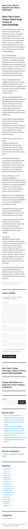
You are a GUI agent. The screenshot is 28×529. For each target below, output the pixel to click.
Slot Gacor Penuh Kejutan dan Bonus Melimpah (11, 7)
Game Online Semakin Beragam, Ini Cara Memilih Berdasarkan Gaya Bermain (15, 440)
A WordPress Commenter (10, 454)
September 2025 (9, 492)
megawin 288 (11, 42)
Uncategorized (8, 518)
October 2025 (8, 490)
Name (4, 326)
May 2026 (7, 475)
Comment (5, 302)
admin (6, 282)
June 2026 (7, 473)
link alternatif (20, 282)
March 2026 (7, 479)
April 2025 (7, 503)
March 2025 (7, 506)
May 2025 (7, 501)
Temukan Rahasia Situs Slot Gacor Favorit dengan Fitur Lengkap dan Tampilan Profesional (14, 433)
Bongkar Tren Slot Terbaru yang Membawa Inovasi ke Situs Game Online (14, 422)
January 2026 (8, 484)
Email (4, 333)
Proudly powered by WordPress (11, 526)
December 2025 (8, 486)
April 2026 (7, 477)
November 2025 (9, 488)
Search (4, 399)
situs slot (11, 284)
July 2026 (7, 471)
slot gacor (16, 284)
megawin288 (5, 284)
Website (4, 341)
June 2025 (7, 499)
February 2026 (8, 482)
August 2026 (8, 468)
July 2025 (6, 497)
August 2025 (8, 495)
